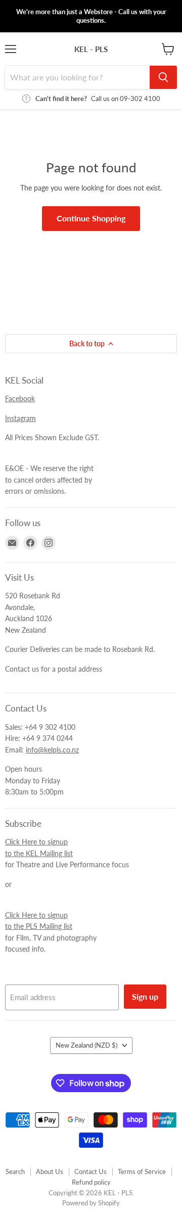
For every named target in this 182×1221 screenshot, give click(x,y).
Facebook (20, 398)
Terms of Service (142, 1171)
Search (15, 1171)
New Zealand (86, 1045)
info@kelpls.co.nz (52, 749)
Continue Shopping (91, 218)
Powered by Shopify (91, 1203)
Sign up (145, 996)
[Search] (163, 77)
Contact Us (90, 1171)
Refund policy (91, 1182)
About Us (49, 1171)
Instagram (20, 418)
